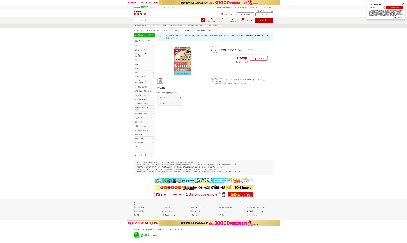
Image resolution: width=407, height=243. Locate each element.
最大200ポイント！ (214, 25)
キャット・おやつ (155, 30)
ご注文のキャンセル (168, 215)
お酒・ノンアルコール (142, 126)
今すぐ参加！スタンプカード (196, 25)
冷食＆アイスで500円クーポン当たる (173, 25)
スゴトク (138, 46)
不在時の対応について (197, 207)
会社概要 (136, 229)
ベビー (137, 147)
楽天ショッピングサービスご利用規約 (170, 229)
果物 (136, 64)
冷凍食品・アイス (141, 95)
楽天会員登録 (245, 14)
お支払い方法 (166, 207)
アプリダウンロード (253, 215)
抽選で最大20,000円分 (141, 25)
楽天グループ (253, 7)
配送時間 (136, 215)
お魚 (136, 72)
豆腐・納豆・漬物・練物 (143, 91)
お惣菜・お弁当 (140, 77)
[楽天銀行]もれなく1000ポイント (226, 7)
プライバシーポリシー (226, 211)
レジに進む (264, 20)
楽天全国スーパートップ (255, 211)
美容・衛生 (138, 134)
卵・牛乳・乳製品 (141, 87)
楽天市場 (269, 7)
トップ (136, 30)
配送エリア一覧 (195, 211)
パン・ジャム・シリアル (143, 103)
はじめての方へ (228, 14)
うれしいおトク (140, 50)
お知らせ (261, 11)
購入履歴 (233, 21)
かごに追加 (260, 58)
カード (263, 7)
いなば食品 (214, 46)
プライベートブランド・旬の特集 (143, 55)
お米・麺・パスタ (141, 99)
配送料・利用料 (139, 211)
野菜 (136, 60)
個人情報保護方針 (149, 229)
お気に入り (222, 21)
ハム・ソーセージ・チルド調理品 (141, 82)
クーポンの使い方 (168, 211)
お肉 (136, 68)
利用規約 (221, 215)
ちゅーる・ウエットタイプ (173, 30)
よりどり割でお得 (141, 155)
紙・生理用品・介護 (141, 130)
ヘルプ (271, 11)
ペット (143, 30)
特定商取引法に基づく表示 (256, 207)
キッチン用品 (139, 143)
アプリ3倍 (155, 25)
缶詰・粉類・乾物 (141, 113)
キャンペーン (212, 21)
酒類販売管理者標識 (225, 207)
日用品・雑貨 (139, 138)
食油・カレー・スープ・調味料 (143, 108)
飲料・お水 (138, 122)
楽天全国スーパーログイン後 (257, 35)
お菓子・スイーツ (141, 118)
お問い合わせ (194, 215)
